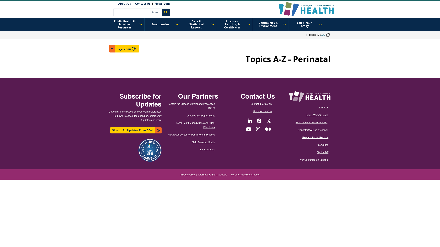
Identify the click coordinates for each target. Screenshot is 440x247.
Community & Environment (268, 24)
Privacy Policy (187, 174)
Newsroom (162, 3)
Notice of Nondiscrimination (245, 174)
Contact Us (142, 3)
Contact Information (261, 103)
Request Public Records (315, 137)
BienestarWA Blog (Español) (313, 130)
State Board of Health (203, 142)
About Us (124, 3)
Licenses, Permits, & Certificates (232, 24)
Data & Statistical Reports (196, 24)
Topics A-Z (322, 152)
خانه (323, 34)
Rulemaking (322, 144)
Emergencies (160, 24)
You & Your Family (304, 24)
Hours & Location (262, 111)
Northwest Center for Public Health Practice (191, 134)
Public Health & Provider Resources (124, 24)
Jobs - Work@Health (317, 115)
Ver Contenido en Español (314, 159)
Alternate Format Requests (212, 174)
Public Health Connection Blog (312, 122)
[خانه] (303, 9)
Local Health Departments (201, 115)
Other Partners (207, 149)
